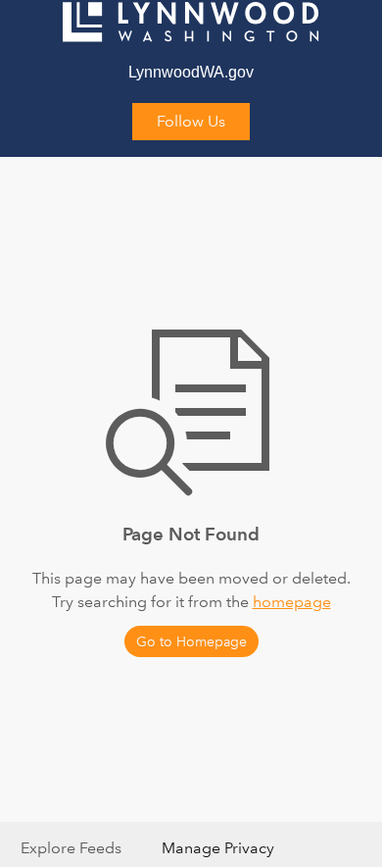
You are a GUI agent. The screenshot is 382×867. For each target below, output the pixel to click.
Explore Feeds (71, 848)
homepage (292, 601)
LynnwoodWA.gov (191, 72)
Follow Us (191, 121)
